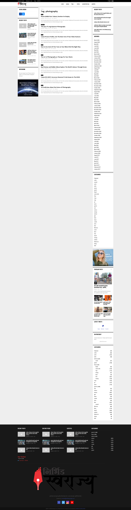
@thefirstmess (103, 341)
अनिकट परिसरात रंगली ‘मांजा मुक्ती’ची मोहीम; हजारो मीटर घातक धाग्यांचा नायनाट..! (32, 26)
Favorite (106, 328)
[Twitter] (109, 1)
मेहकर (95, 217)
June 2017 (96, 159)
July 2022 (96, 93)
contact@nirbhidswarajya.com (68, 498)
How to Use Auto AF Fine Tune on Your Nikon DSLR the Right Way (60, 47)
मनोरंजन (78, 4)
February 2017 (97, 167)
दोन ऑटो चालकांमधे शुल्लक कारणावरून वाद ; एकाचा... (101, 287)
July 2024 (96, 46)
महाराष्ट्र (67, 4)
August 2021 (97, 115)
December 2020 (97, 131)
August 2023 (97, 68)
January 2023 (97, 81)
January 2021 (97, 129)
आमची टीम (93, 4)
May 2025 (96, 44)
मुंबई (95, 215)
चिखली (95, 192)
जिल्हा (72, 4)
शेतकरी (95, 235)
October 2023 (97, 64)
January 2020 (97, 153)
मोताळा (95, 220)
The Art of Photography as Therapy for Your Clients (57, 57)
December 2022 (97, 83)
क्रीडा (95, 186)
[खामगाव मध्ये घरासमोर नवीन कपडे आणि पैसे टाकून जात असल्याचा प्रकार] (107, 309)
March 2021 (96, 125)
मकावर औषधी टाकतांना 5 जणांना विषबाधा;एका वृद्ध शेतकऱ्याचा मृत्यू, (31, 61)
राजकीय (95, 221)
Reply (99, 328)
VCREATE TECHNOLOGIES (80, 508)
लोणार (95, 223)
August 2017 (97, 155)
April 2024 (96, 52)
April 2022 (96, 99)
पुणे (94, 202)
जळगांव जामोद (96, 194)
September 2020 (97, 137)
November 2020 (97, 133)
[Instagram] (111, 1)
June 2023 (96, 71)
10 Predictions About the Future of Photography (55, 87)
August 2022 (97, 91)
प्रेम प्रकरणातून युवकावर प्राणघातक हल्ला (98, 302)
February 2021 (97, 127)
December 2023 (97, 60)
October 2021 (97, 111)
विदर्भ (95, 225)
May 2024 (96, 50)
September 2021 (97, 113)
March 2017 (96, 165)
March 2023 (96, 77)
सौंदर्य (95, 245)
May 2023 (96, 73)
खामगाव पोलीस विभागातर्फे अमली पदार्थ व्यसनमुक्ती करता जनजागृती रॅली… (31, 35)
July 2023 (96, 69)
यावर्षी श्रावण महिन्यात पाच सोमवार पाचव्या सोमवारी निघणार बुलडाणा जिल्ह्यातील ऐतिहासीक (32, 52)
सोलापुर (95, 243)
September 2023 (97, 66)
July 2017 (96, 157)
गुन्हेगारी (95, 190)
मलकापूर (95, 212)
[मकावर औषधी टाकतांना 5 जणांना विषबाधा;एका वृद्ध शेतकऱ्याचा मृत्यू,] (22, 61)
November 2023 (97, 62)
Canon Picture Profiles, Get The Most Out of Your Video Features (60, 37)
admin (43, 18)
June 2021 (96, 119)
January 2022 (97, 105)
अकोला (95, 180)
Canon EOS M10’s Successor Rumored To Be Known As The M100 (60, 77)
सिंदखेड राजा (96, 241)
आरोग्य (95, 184)
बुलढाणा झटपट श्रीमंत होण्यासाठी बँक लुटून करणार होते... (107, 303)
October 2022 (97, 87)
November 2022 (97, 85)
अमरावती (95, 182)
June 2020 (96, 143)
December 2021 (97, 107)
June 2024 (96, 48)
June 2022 (96, 95)
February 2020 (97, 151)
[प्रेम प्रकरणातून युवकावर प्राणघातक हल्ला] (98, 298)
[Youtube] (112, 1)
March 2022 (96, 101)
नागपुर (95, 198)
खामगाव (95, 188)
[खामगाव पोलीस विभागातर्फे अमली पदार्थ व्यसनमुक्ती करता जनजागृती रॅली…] (22, 35)
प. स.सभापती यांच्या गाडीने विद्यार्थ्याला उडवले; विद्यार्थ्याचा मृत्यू (98, 315)
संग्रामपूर (95, 237)
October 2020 (97, 135)
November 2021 (97, 109)
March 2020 (96, 149)
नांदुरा (95, 200)
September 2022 (97, 89)
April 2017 (96, 163)
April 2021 (96, 123)
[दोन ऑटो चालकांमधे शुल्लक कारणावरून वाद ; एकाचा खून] (103, 278)
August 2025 (97, 42)
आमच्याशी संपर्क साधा (85, 4)
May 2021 (96, 121)
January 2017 (97, 169)
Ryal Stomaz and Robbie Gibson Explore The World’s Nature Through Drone (64, 67)
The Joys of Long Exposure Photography (53, 26)
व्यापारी (95, 229)
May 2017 (96, 161)
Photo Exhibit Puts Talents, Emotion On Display (55, 16)
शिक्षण (95, 231)
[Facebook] (108, 1)
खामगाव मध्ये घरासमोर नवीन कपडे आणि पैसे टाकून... (107, 315)
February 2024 (97, 56)
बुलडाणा (95, 206)
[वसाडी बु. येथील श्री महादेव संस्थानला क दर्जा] (22, 44)
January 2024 (97, 58)
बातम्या (62, 4)
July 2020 (96, 141)
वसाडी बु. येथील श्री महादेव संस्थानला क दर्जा (31, 43)
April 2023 (96, 75)
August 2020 (97, 139)
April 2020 (96, 147)
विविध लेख (96, 227)
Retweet (102, 328)
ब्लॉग (95, 208)
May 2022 (96, 97)
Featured (42, 24)
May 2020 (96, 145)
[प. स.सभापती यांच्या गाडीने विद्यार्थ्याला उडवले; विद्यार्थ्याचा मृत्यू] (98, 309)
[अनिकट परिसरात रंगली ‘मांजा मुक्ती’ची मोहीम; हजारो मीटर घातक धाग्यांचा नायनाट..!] (22, 25)
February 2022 (97, 103)
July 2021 (96, 117)
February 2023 (97, 79)
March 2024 (96, 54)
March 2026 (96, 40)
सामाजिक (95, 239)
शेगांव (95, 233)
